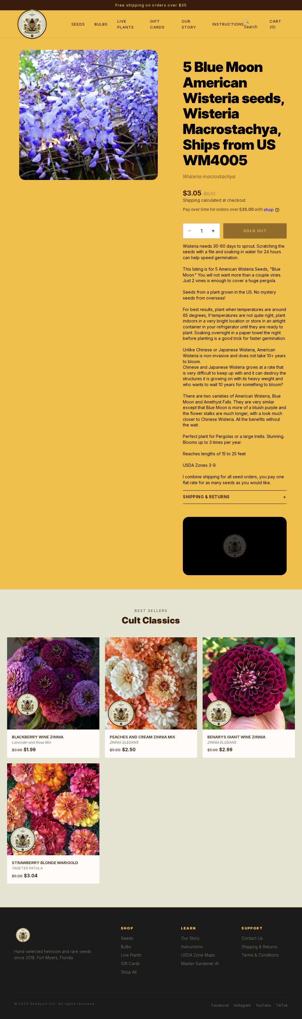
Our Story (190, 938)
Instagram (242, 1005)
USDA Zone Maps (198, 955)
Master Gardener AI (200, 963)
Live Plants (131, 955)
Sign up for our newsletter (188, 5)
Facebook (220, 1005)
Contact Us (252, 938)
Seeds (78, 24)
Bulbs (101, 24)
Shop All (129, 972)
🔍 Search (250, 24)
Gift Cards (130, 963)
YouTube (263, 1005)
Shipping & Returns (206, 496)
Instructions (228, 24)
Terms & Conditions (260, 955)
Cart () (275, 24)
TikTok (282, 1005)
